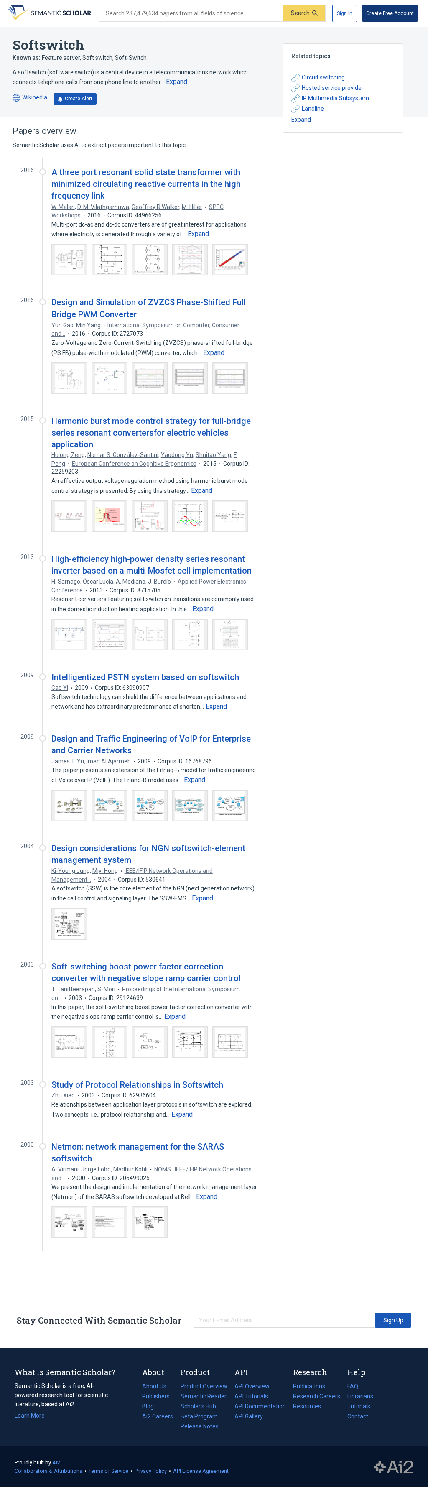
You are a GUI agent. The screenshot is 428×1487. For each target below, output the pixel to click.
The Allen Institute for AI (393, 1466)
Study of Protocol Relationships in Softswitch (137, 1085)
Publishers (156, 1396)
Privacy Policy (151, 1471)
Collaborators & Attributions (48, 1471)
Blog (151, 1407)
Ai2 (56, 1462)
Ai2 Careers (157, 1417)
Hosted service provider (333, 87)
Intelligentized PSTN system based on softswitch (145, 677)
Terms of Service (108, 1471)
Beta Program (199, 1416)
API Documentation (260, 1407)
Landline (313, 108)
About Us (154, 1386)
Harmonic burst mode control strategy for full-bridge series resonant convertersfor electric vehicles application (151, 432)
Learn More (30, 1415)
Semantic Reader (204, 1396)
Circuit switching (323, 77)
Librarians (360, 1396)
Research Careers (316, 1397)
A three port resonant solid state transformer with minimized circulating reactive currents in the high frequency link (146, 184)
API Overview (252, 1386)
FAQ (352, 1386)
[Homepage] (48, 13)
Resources (307, 1407)
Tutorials (358, 1406)
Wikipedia (30, 98)
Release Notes (200, 1426)
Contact (357, 1416)
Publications (309, 1387)
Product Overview (204, 1386)
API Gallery (248, 1416)
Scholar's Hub (198, 1406)
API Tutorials (251, 1396)
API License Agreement (201, 1471)
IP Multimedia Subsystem (335, 98)
